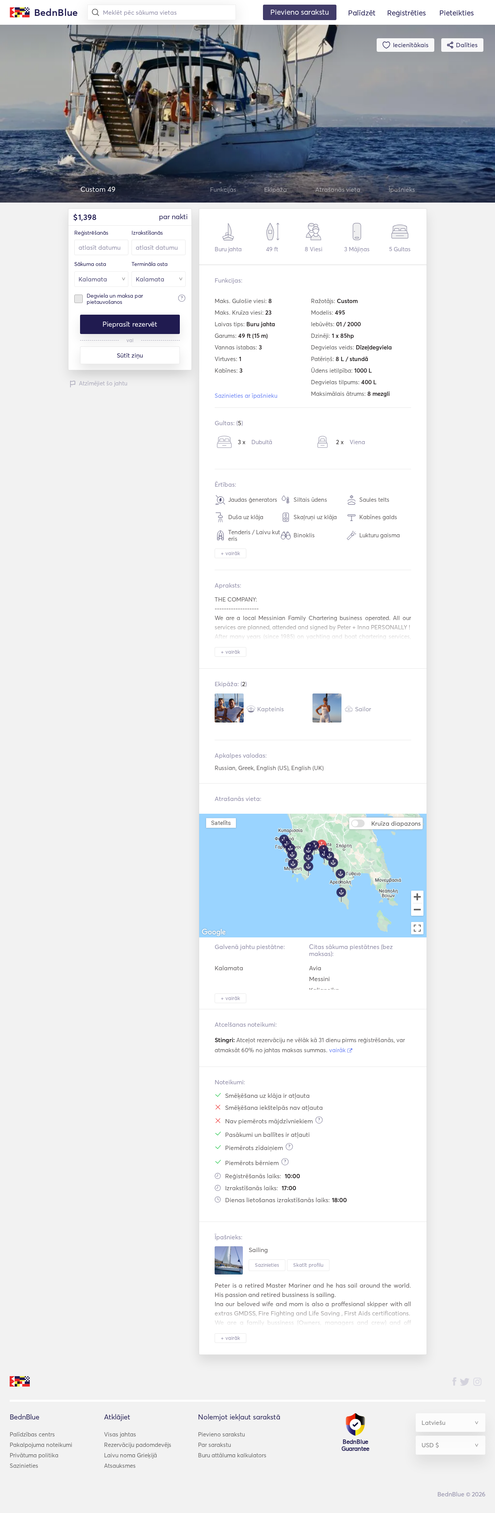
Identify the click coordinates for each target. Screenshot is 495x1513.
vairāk (338, 1050)
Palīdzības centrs (32, 1434)
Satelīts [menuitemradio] (220, 823)
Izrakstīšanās (147, 233)
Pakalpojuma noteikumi (41, 1444)
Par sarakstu (214, 1444)
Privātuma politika (34, 1455)
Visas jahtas (120, 1434)
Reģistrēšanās (91, 233)
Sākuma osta (90, 264)
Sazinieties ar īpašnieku (246, 395)
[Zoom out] (417, 910)
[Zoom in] (417, 897)
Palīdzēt (362, 12)
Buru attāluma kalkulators (232, 1455)
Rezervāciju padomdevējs (137, 1444)
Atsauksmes (120, 1465)
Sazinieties (267, 1265)
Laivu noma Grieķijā (130, 1455)
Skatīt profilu (308, 1265)
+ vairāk (230, 553)
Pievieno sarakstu (221, 1434)
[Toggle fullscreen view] (417, 928)
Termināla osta (149, 264)
